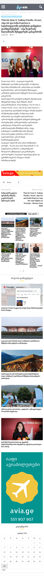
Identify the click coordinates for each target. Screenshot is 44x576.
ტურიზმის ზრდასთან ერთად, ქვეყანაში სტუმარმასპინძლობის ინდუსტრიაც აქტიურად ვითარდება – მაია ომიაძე (22, 444)
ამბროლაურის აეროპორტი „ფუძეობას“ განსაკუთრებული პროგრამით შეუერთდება (7, 257)
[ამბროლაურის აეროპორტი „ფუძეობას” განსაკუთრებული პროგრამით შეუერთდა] (36, 222)
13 (23, 552)
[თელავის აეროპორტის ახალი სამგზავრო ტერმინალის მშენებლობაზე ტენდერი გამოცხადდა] (7, 222)
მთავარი (3, 12)
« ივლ (3, 570)
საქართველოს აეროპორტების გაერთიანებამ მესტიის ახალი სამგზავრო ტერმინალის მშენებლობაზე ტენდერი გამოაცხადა (21, 234)
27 (23, 561)
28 (28, 561)
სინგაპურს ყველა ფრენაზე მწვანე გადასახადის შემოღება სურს (9, 197)
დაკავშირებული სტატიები (16, 214)
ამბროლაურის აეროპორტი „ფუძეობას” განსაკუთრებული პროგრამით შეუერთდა (35, 232)
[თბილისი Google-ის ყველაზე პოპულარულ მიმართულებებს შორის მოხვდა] (22, 295)
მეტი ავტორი (32, 214)
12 (16, 552)
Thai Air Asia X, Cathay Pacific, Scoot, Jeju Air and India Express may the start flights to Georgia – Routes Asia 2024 (33, 199)
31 (4, 566)
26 (16, 561)
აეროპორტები (13, 12)
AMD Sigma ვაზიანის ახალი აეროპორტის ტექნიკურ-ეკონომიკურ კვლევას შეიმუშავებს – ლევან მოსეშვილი (22, 259)
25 (10, 561)
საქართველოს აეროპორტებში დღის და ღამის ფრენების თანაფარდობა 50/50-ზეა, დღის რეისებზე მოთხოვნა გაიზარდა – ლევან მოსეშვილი (36, 260)
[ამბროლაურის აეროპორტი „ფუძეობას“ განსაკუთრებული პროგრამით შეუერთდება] (7, 248)
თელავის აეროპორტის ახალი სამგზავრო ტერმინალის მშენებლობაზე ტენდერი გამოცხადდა (7, 233)
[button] (40, 7)
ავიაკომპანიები (16, 16)
